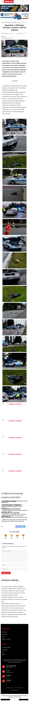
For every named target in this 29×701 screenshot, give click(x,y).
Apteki (3, 654)
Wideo (3, 636)
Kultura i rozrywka (6, 639)
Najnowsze (4, 632)
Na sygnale (4, 634)
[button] (2, 1)
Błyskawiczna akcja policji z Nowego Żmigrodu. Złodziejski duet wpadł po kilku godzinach (14, 520)
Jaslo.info (3, 36)
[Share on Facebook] (9, 33)
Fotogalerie (4, 649)
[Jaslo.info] (9, 1)
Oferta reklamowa (19, 687)
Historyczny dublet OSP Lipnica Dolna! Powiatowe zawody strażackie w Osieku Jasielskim (12, 506)
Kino (3, 652)
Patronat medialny (6, 647)
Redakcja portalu (10, 687)
